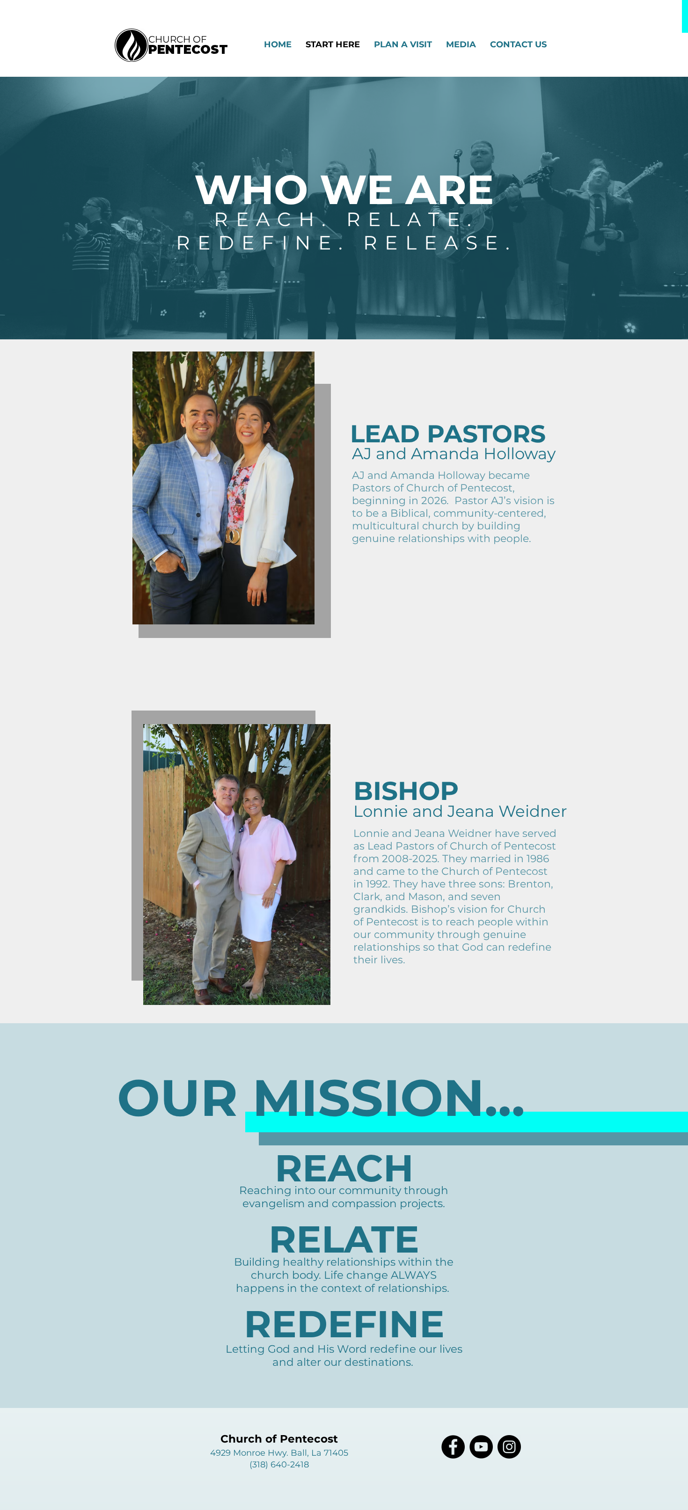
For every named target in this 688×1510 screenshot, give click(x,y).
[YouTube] (481, 1447)
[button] (461, 44)
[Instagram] (509, 1447)
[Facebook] (453, 1447)
